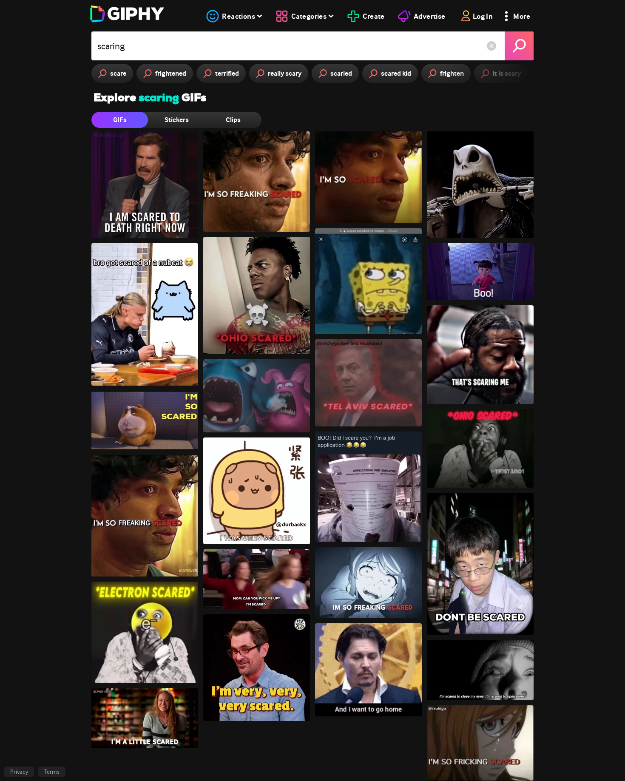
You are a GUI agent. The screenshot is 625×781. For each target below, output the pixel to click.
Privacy (19, 771)
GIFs (120, 120)
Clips (233, 120)
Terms (52, 771)
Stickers (177, 120)
